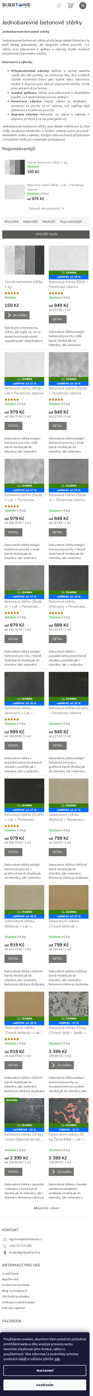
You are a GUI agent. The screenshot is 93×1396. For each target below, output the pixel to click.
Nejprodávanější (71, 221)
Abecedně (12, 221)
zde (57, 1359)
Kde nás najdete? (14, 1308)
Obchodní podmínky (15, 1296)
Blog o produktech (14, 1291)
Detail (57, 319)
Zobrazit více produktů (44, 208)
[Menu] (82, 5)
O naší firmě (10, 1274)
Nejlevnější (30, 221)
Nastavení (45, 1370)
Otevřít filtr (46, 234)
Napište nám (10, 1279)
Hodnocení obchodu (15, 1285)
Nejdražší (49, 221)
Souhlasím (44, 1384)
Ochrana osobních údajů (18, 1302)
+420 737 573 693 (20, 1246)
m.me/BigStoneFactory (24, 1252)
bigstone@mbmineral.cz (25, 1239)
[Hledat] (59, 5)
